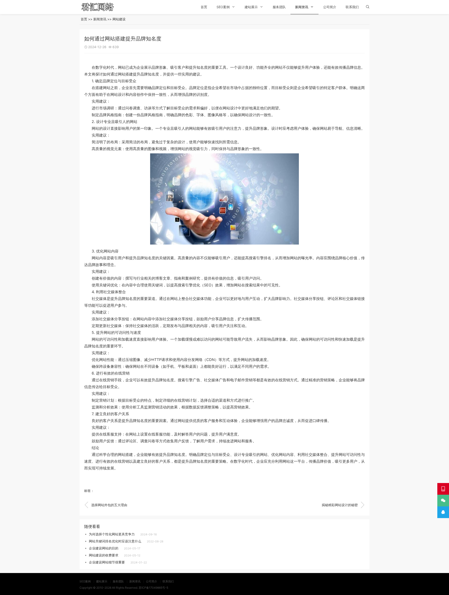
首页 (204, 7)
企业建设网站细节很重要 (107, 562)
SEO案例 (223, 7)
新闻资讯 (301, 7)
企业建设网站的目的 (103, 548)
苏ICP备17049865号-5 (153, 587)
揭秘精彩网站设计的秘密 (343, 504)
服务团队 (279, 7)
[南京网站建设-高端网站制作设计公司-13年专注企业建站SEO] (104, 7)
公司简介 (329, 7)
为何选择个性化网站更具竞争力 (112, 534)
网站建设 (119, 19)
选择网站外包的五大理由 (105, 504)
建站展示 (251, 7)
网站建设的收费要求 (103, 555)
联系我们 (352, 7)
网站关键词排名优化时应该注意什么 (115, 541)
